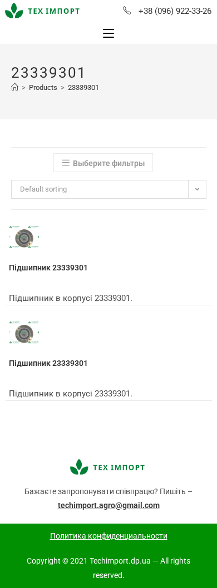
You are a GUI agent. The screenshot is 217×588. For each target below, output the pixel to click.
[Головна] (14, 87)
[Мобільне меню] (108, 33)
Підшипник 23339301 (48, 267)
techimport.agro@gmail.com (109, 505)
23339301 (83, 87)
